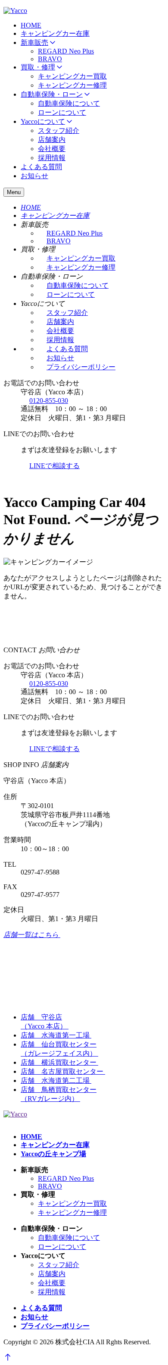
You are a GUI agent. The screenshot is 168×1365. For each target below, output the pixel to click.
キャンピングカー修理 (72, 85)
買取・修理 (38, 67)
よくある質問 (41, 166)
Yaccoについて (43, 121)
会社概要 (51, 148)
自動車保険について (69, 103)
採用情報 (51, 157)
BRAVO (50, 59)
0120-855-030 (48, 400)
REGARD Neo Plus (66, 51)
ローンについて (62, 112)
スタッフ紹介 (58, 130)
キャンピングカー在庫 (55, 33)
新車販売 (34, 42)
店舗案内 (51, 139)
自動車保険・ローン (52, 94)
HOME (31, 25)
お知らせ (34, 175)
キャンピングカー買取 (72, 76)
